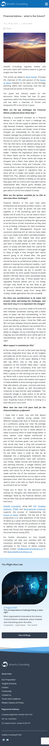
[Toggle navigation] (47, 4)
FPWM (15, 509)
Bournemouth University (35, 509)
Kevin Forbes (31, 77)
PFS (19, 80)
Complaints (8, 625)
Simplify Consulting (12, 506)
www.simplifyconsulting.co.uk (19, 552)
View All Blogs (24, 635)
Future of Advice (10, 515)
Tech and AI (32, 625)
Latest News (20, 625)
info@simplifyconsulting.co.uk (30, 549)
